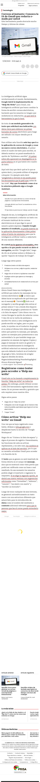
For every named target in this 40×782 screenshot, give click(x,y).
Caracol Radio (9, 5)
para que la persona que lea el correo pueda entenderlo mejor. (19, 508)
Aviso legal (28, 757)
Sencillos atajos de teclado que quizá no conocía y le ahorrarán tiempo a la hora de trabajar (29, 691)
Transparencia (24, 762)
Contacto (10, 753)
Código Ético (34, 762)
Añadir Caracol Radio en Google (16, 73)
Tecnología (8, 10)
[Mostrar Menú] (2, 5)
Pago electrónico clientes (14, 755)
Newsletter (30, 753)
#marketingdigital (28, 359)
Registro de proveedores (16, 757)
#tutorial (11, 362)
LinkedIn (32, 66)
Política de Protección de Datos (13, 760)
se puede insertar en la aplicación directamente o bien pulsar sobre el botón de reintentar (19, 231)
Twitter (28, 66)
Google (6, 516)
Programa (21, 5)
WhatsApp (37, 66)
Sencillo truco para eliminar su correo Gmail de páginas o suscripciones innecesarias (8, 691)
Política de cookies (30, 760)
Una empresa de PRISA (20, 767)
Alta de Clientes (28, 755)
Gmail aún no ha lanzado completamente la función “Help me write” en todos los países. (19, 381)
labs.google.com (22, 427)
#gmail (19, 362)
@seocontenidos (6, 288)
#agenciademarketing (10, 359)
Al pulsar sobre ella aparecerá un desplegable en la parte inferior (19, 159)
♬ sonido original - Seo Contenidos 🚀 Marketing (16, 364)
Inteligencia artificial (30, 516)
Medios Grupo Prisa (20, 772)
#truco (4, 362)
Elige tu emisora (33, 5)
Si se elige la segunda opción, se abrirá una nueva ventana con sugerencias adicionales (19, 478)
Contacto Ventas (20, 753)
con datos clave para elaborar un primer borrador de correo (18, 129)
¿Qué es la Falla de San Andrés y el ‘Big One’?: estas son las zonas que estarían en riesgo (13, 714)
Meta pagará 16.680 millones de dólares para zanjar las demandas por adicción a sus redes (13, 734)
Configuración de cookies (9, 762)
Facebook (23, 66)
